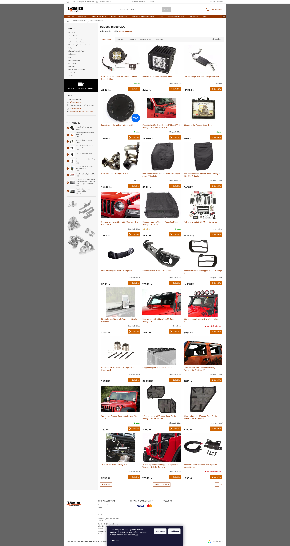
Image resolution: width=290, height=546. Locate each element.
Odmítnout (160, 531)
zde (136, 534)
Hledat (166, 9)
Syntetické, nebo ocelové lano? (108, 519)
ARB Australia (72, 36)
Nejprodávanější (145, 39)
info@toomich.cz (75, 102)
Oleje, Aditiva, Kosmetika (76, 69)
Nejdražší (132, 39)
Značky (70, 75)
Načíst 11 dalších (162, 484)
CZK (211, 2)
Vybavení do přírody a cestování (79, 45)
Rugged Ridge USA (125, 31)
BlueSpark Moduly (74, 60)
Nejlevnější (121, 39)
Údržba (72, 72)
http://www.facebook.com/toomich (82, 111)
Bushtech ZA (72, 63)
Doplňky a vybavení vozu (76, 42)
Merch (70, 57)
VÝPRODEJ (71, 33)
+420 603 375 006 (75, 108)
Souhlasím (174, 531)
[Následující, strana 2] (217, 485)
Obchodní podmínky (139, 2)
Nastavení (116, 540)
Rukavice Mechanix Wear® (76, 51)
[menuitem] (70, 16)
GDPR (152, 2)
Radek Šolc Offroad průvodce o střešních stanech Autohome (108, 525)
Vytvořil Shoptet (218, 541)
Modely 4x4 (71, 66)
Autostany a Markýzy (75, 39)
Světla (70, 48)
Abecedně (159, 39)
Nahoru (107, 484)
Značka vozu (72, 54)
